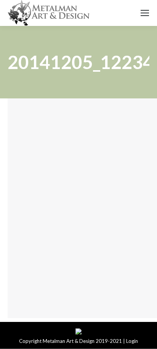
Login (132, 341)
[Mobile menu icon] (144, 13)
